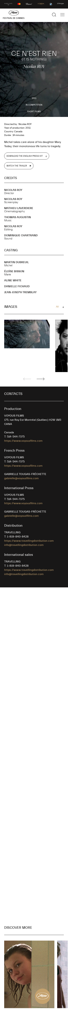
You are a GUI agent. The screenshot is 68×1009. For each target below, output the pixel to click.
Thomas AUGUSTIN (17, 217)
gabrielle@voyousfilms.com (21, 478)
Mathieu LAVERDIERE (18, 208)
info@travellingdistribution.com (24, 545)
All (57, 306)
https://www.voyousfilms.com (23, 440)
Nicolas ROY (13, 190)
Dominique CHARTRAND (21, 235)
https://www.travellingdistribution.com (29, 540)
